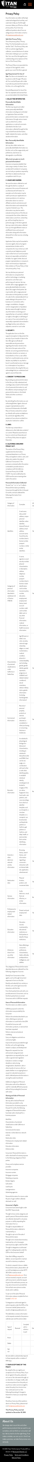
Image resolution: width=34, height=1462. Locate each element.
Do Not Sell (13, 1299)
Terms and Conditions (22, 1455)
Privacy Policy (8, 1455)
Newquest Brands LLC (19, 1452)
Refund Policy (16, 1458)
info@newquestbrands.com (15, 35)
